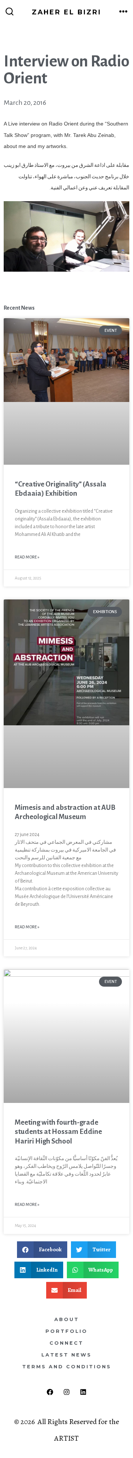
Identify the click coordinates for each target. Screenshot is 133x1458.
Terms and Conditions (66, 1366)
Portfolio (66, 1331)
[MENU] (123, 12)
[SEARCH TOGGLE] (9, 12)
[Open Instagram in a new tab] (66, 1392)
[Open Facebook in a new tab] (50, 1392)
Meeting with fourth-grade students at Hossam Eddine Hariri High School (58, 1131)
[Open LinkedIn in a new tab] (83, 1392)
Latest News (66, 1355)
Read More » (27, 557)
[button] (42, 1249)
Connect (66, 1343)
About (66, 1319)
